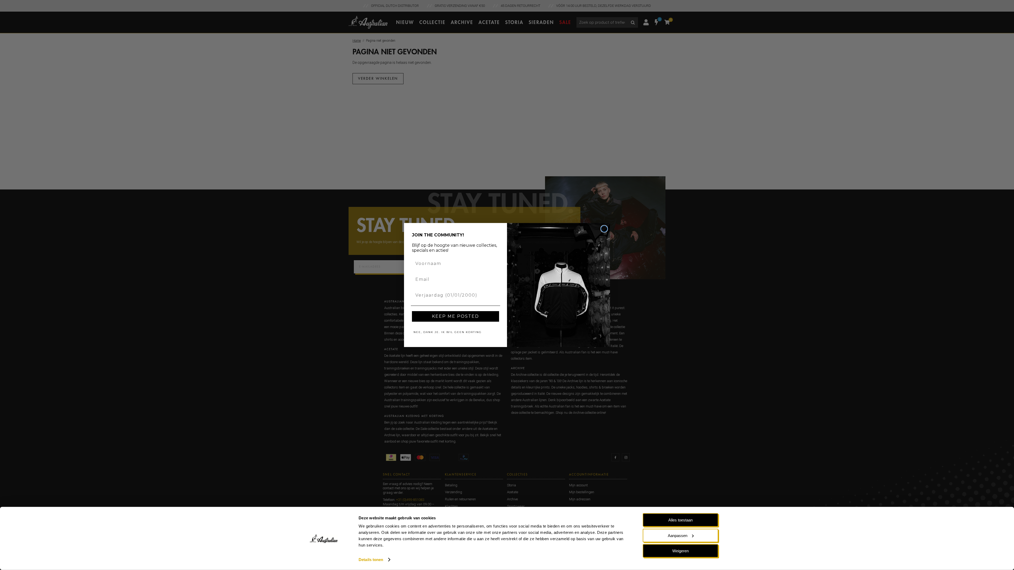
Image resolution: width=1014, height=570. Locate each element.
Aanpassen (677, 535)
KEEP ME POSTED (455, 316)
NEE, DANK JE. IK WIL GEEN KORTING (448, 332)
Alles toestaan (680, 520)
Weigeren (680, 551)
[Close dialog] (604, 229)
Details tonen (371, 559)
